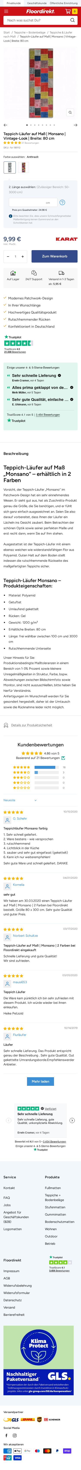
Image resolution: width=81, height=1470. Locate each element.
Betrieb (50, 1244)
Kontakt (9, 1188)
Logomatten (12, 1229)
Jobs (7, 1205)
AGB (6, 1278)
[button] (12, 142)
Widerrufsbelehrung (17, 1286)
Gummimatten (55, 1214)
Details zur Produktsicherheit (31, 725)
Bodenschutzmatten (59, 1222)
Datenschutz (12, 1300)
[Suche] (40, 20)
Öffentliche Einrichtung (64, 3)
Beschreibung (16, 453)
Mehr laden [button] (40, 1081)
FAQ (6, 1198)
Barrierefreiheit (14, 1315)
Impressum (11, 1271)
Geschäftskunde (37, 3)
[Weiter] (76, 125)
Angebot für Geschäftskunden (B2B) (16, 1217)
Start (6, 32)
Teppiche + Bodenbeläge (29, 32)
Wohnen (51, 1229)
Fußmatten (53, 1188)
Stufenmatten (55, 1207)
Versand (9, 1307)
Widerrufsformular (16, 1293)
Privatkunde (14, 3)
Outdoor (51, 1236)
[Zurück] (5, 125)
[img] (13, 812)
